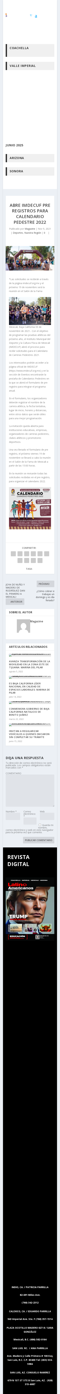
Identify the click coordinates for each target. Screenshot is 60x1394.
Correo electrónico (30, 814)
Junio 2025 (14, 145)
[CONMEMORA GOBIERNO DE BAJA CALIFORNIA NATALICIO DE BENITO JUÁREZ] (30, 702)
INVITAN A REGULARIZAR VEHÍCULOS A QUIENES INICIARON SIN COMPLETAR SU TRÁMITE (29, 734)
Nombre (11, 811)
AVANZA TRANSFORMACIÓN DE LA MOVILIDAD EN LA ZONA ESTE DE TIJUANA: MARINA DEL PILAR (29, 664)
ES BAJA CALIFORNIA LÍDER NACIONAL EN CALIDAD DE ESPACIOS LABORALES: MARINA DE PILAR (29, 688)
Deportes (18, 232)
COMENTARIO (13, 773)
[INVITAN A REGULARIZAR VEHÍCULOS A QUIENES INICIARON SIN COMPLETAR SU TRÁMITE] (30, 725)
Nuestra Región (32, 232)
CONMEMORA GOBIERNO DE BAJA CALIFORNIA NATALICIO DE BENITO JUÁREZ (29, 711)
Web (42, 811)
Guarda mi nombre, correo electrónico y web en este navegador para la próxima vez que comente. (29, 828)
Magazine (30, 228)
